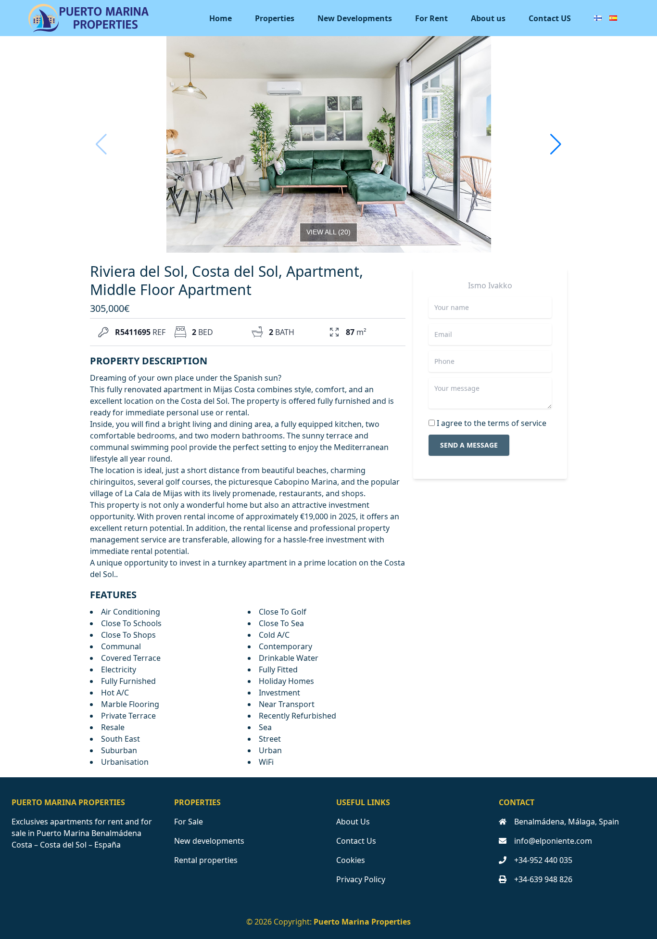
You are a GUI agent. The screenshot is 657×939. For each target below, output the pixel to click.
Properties (274, 18)
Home (220, 18)
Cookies (350, 860)
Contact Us (356, 841)
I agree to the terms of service (491, 423)
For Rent (431, 18)
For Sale (188, 821)
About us (488, 18)
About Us (353, 821)
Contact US (550, 18)
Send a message (469, 445)
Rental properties (206, 860)
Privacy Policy (360, 879)
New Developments (354, 18)
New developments (209, 841)
